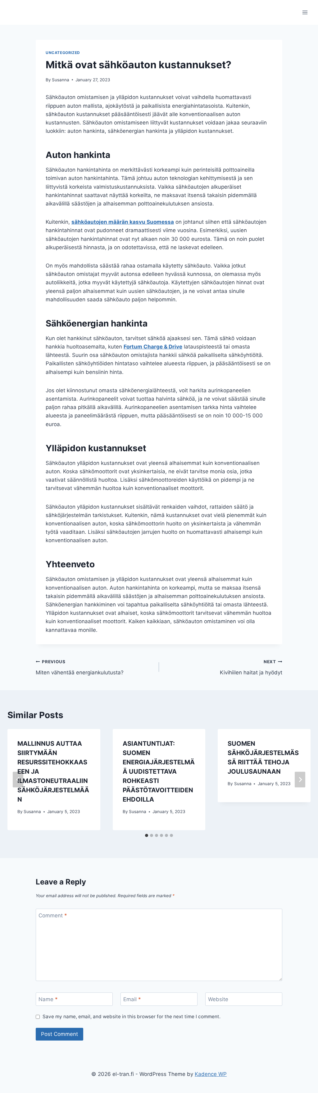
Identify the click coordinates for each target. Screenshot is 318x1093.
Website (218, 999)
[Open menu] (305, 12)
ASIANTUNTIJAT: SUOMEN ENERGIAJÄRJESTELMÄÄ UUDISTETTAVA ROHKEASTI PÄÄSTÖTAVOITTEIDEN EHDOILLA (159, 771)
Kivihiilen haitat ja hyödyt (251, 667)
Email (132, 999)
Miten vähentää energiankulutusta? (80, 667)
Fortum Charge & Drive (153, 347)
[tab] (146, 835)
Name (48, 999)
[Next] (300, 780)
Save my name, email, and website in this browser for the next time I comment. (131, 1016)
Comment (53, 915)
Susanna (60, 79)
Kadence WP (211, 1074)
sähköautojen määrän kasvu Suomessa (122, 222)
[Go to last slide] (18, 780)
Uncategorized (63, 52)
